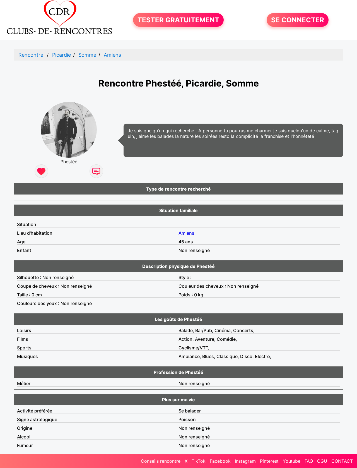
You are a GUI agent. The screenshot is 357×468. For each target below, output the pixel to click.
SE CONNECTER (297, 20)
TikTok (199, 461)
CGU (322, 461)
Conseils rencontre (160, 461)
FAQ (309, 461)
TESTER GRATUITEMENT (178, 20)
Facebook (220, 461)
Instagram (245, 461)
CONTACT (342, 461)
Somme (87, 55)
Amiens (112, 55)
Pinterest (269, 461)
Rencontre (30, 55)
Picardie (61, 55)
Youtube (291, 461)
